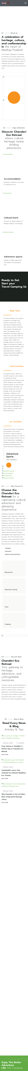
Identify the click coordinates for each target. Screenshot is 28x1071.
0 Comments (20, 743)
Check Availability (11, 460)
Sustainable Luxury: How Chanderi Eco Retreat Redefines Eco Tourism (14, 773)
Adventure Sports (13, 256)
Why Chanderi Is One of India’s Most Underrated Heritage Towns (13, 796)
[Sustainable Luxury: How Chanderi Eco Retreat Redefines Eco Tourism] (14, 761)
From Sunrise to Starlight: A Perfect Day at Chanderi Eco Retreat (12, 748)
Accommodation (12, 179)
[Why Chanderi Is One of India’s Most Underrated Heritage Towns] (14, 785)
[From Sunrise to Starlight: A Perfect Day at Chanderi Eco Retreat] (14, 737)
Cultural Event (11, 217)
